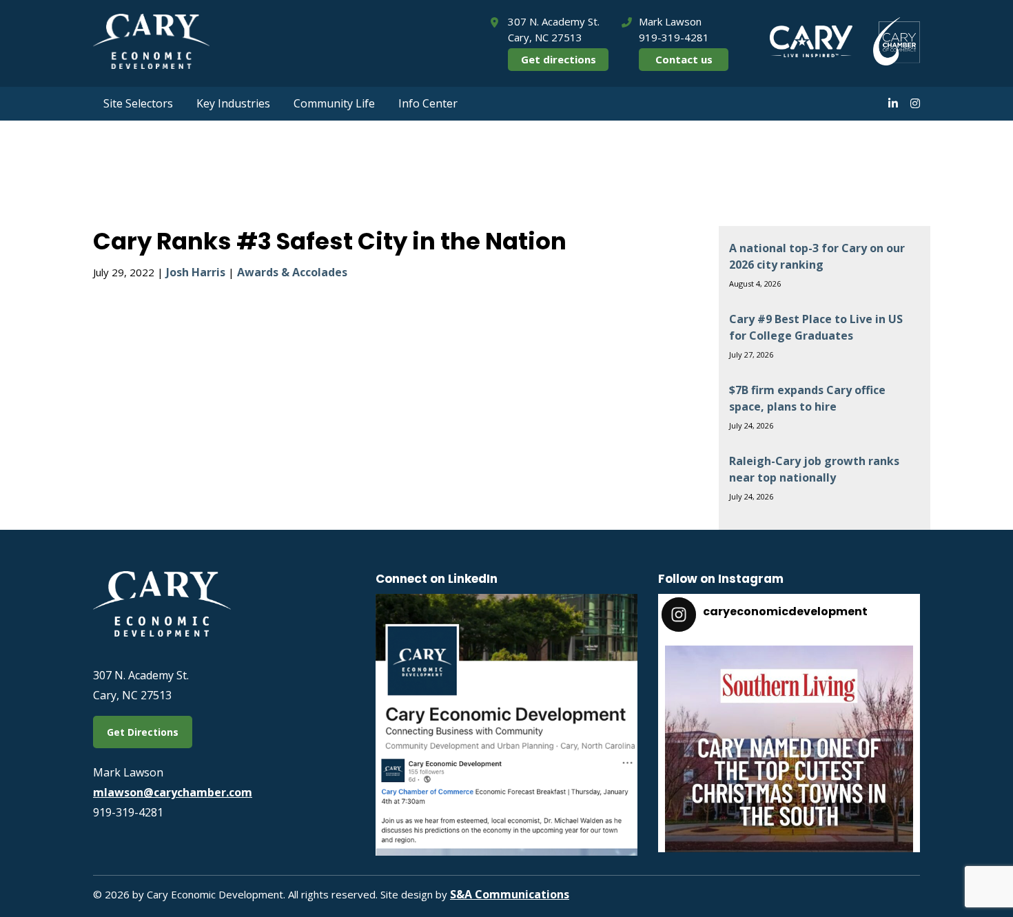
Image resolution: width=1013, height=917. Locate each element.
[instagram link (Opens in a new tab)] (915, 103)
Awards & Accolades (292, 272)
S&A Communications (509, 894)
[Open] (789, 770)
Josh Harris (195, 272)
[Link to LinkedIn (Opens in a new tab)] (506, 851)
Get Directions (142, 732)
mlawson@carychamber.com (172, 792)
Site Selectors (138, 103)
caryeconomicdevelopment (786, 660)
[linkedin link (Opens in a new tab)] (893, 103)
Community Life (334, 103)
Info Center (428, 103)
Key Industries (233, 103)
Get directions (558, 59)
